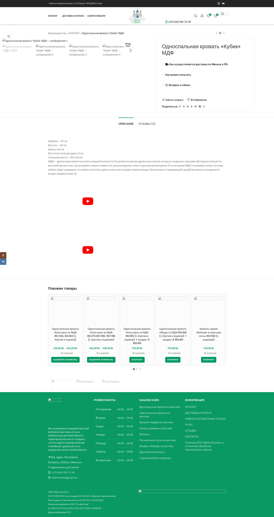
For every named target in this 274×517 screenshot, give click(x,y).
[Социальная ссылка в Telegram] (200, 106)
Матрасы (144, 434)
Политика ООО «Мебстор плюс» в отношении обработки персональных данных (204, 446)
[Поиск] (195, 16)
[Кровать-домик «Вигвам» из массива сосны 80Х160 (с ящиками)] (208, 311)
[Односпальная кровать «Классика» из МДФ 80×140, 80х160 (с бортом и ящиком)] (65, 311)
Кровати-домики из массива (155, 428)
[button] (6, 50)
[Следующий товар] (224, 33)
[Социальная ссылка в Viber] (204, 106)
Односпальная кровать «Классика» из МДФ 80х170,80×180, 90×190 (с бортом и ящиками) (101, 334)
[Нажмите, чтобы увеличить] (9, 36)
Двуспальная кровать (152, 451)
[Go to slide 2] (137, 369)
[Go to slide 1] (134, 369)
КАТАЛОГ (74, 33)
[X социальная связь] (184, 106)
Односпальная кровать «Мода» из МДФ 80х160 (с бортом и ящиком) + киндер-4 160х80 (173, 334)
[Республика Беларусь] (86, 384)
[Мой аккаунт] (202, 16)
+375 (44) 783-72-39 (63, 472)
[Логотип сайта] (137, 15)
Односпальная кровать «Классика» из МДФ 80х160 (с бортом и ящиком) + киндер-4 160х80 (137, 336)
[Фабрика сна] (61, 384)
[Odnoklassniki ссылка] (191, 106)
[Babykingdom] (111, 384)
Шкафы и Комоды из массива (156, 445)
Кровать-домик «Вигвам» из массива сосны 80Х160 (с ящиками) (208, 334)
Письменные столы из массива (157, 440)
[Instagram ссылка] (218, 3)
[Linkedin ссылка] (188, 106)
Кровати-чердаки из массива (156, 422)
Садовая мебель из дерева (155, 457)
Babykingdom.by (57, 33)
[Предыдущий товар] (216, 33)
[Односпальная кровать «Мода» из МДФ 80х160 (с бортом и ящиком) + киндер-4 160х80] (172, 311)
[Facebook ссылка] (180, 106)
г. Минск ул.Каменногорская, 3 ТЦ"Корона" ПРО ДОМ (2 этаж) (75, 3)
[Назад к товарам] (220, 33)
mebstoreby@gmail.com (65, 477)
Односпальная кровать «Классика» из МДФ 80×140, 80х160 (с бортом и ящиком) (65, 334)
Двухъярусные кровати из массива (159, 406)
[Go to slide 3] (140, 369)
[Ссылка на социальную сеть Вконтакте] (223, 3)
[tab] (126, 122)
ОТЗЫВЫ (190, 430)
